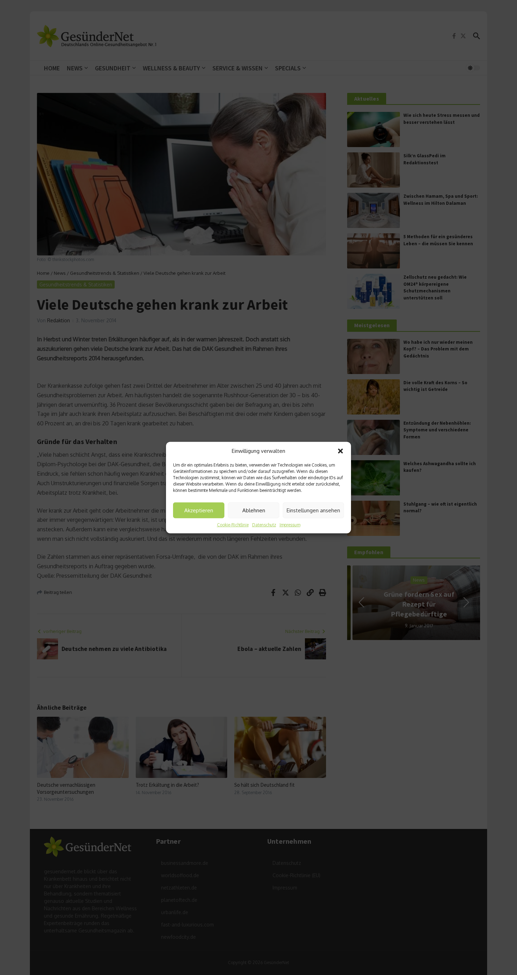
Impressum (290, 524)
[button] (340, 451)
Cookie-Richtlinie (233, 524)
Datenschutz (264, 524)
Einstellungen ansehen (313, 510)
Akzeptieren (198, 510)
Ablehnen (253, 510)
